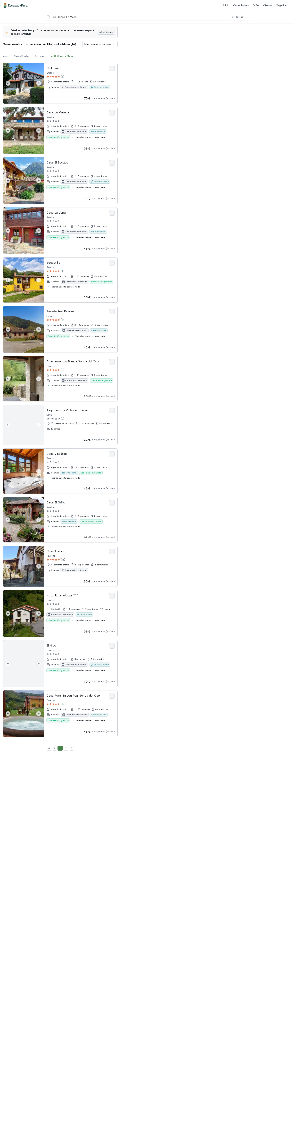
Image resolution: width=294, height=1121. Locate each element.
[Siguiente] (38, 83)
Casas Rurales (178, 5)
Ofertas (205, 5)
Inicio (164, 5)
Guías (193, 5)
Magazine (218, 5)
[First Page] (49, 748)
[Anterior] (8, 83)
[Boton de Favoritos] (112, 68)
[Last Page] (71, 748)
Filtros (239, 16)
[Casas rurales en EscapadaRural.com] (15, 5)
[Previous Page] (54, 748)
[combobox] (134, 17)
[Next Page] (66, 748)
